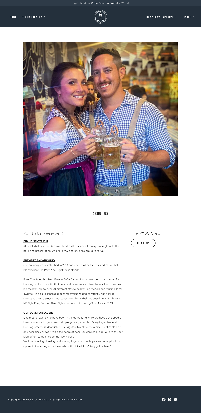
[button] (33, 17)
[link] (100, 16)
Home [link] (13, 17)
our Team (143, 243)
